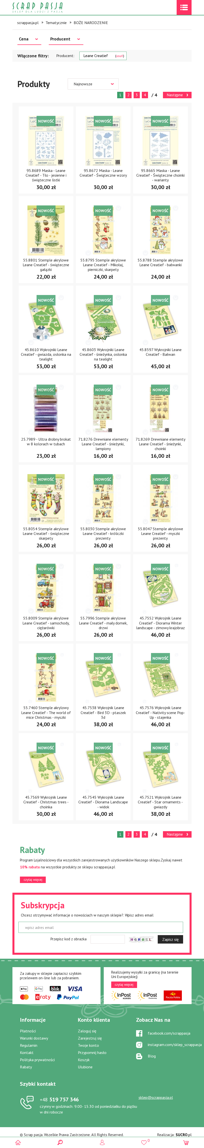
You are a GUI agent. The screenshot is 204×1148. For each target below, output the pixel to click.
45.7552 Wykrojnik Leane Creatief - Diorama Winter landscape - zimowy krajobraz (160, 623)
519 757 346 (59, 1099)
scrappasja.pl (28, 22)
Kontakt (27, 1052)
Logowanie (102, 1142)
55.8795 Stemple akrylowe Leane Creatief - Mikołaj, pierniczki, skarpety (103, 265)
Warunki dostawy (34, 1038)
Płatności (28, 1030)
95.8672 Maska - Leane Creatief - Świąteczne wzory (103, 173)
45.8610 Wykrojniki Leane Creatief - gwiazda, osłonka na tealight (46, 354)
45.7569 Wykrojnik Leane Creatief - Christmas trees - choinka (46, 802)
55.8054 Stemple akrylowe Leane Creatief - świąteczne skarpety (46, 533)
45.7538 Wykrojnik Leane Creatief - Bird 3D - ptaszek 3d (103, 712)
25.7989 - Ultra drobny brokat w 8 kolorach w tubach (46, 441)
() (144, 1140)
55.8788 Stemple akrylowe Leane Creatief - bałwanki (160, 262)
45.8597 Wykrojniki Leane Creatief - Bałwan (160, 352)
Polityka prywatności (37, 1059)
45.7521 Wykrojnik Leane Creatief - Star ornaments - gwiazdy (160, 802)
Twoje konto (88, 1045)
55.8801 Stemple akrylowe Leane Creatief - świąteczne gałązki (46, 265)
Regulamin (28, 1045)
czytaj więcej (33, 879)
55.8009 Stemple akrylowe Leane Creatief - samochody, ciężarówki (46, 623)
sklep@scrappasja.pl (156, 1097)
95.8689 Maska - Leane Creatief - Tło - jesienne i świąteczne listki (46, 175)
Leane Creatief (103, 55)
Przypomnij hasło (92, 1052)
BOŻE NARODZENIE (91, 22)
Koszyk (84, 1059)
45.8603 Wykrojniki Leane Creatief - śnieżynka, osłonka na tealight (103, 354)
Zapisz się (170, 939)
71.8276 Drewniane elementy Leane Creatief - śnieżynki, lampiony (103, 444)
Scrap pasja (48, 7)
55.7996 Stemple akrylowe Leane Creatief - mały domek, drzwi (103, 623)
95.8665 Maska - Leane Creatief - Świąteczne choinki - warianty (160, 175)
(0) (186, 1142)
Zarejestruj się (90, 1038)
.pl (184, 1134)
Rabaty (26, 1066)
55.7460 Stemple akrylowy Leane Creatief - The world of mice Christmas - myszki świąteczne (46, 714)
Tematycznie (56, 22)
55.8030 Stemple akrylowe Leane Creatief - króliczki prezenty (103, 533)
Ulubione (85, 1066)
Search (60, 1142)
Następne (175, 94)
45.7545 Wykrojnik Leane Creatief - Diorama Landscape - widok (103, 802)
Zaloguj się (87, 1030)
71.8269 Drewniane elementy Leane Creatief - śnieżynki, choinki (160, 444)
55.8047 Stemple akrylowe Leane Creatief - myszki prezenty (160, 533)
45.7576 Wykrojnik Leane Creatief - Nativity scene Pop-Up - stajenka (160, 712)
